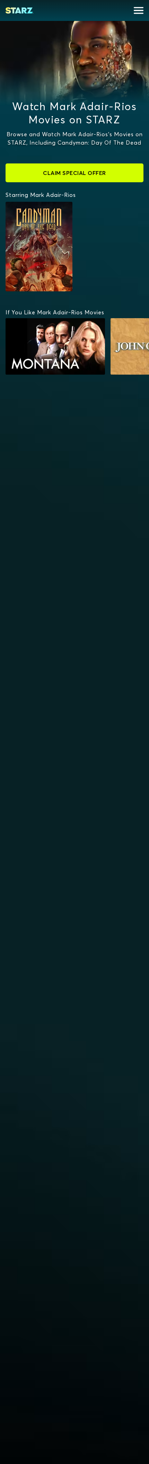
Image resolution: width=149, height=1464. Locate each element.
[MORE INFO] (55, 346)
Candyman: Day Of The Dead (35, 209)
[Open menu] (138, 10)
